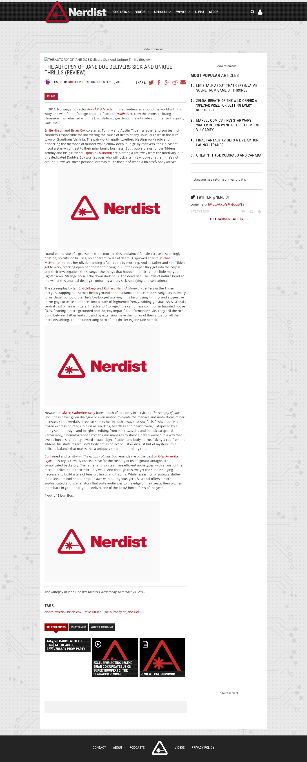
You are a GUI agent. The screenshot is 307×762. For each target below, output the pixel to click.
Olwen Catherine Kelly (78, 412)
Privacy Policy (203, 748)
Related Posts (56, 627)
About (117, 748)
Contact (99, 748)
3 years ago (200, 211)
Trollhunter (124, 114)
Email (183, 82)
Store (213, 12)
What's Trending (102, 627)
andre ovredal (55, 612)
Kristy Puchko (79, 82)
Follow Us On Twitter (226, 219)
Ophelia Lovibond (98, 153)
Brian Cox (78, 130)
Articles (160, 12)
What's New (78, 627)
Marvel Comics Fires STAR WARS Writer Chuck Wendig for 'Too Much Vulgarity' (227, 125)
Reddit (175, 82)
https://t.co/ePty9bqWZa (226, 204)
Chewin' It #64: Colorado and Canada (228, 155)
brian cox (74, 612)
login (260, 12)
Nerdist (76, 12)
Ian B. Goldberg (84, 288)
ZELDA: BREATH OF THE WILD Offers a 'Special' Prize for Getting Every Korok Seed (226, 105)
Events (181, 12)
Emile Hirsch (53, 130)
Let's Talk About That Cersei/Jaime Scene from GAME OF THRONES (226, 87)
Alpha (199, 12)
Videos (140, 12)
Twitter (151, 82)
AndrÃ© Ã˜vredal (100, 109)
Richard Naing (114, 288)
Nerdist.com (160, 748)
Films (51, 96)
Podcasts (119, 12)
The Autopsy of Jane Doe (121, 612)
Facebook (159, 82)
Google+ (167, 82)
